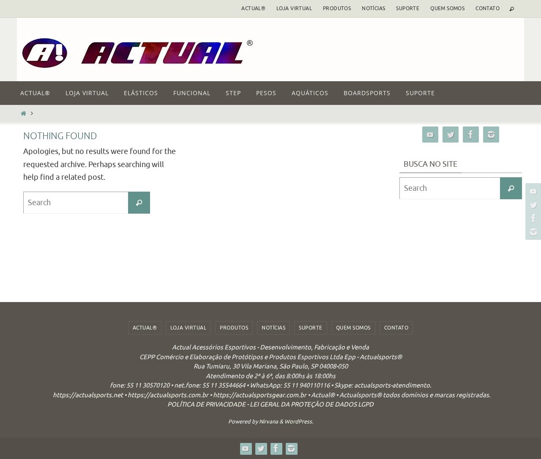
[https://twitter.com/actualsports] (532, 205)
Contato (487, 8)
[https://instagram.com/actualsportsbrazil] (532, 232)
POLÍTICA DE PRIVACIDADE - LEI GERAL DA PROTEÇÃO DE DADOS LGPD (270, 405)
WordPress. (298, 421)
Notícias (373, 8)
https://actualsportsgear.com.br (259, 395)
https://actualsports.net (88, 395)
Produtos (337, 8)
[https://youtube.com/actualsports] (532, 191)
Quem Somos (447, 8)
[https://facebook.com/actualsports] (532, 218)
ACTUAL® (253, 8)
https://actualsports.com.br (168, 395)
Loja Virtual (294, 8)
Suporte (407, 8)
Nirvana (268, 421)
